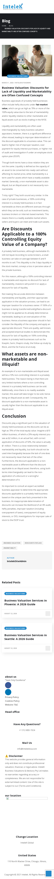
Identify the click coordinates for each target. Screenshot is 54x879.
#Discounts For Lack (33, 543)
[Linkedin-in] (8, 692)
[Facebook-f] (8, 685)
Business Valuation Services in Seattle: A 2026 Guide (25, 637)
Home (4, 26)
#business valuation (12, 543)
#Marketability (10, 548)
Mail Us (27, 743)
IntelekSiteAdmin (23, 83)
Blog (11, 26)
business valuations (18, 76)
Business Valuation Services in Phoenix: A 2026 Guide (25, 602)
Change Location (27, 836)
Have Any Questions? (27, 724)
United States (27, 855)
